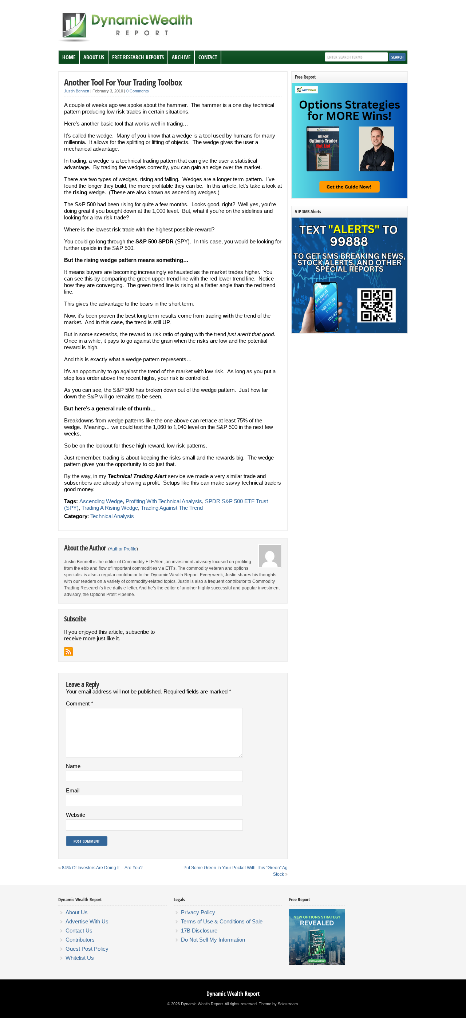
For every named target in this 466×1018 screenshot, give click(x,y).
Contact (207, 57)
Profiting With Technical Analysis (164, 501)
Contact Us (79, 930)
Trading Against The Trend (172, 508)
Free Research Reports (138, 57)
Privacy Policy (198, 912)
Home (68, 57)
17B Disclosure (199, 930)
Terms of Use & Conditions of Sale (221, 921)
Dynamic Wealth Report (233, 994)
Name (73, 766)
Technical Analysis (112, 516)
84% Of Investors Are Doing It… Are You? (102, 867)
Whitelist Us (80, 958)
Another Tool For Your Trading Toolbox (123, 82)
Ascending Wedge (101, 501)
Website (75, 815)
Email (72, 790)
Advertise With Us (87, 921)
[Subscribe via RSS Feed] (68, 651)
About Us (93, 57)
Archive (181, 57)
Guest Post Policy (87, 949)
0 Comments (137, 91)
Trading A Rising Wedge (110, 508)
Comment (79, 703)
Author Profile (123, 549)
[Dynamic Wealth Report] (127, 41)
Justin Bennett (76, 91)
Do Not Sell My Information (213, 940)
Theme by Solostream (278, 1004)
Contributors (80, 940)
